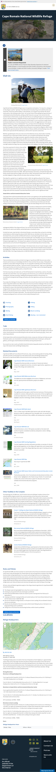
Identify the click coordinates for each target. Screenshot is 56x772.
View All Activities (9, 319)
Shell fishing (9, 315)
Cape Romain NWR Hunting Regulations (25, 442)
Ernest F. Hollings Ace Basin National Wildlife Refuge (28, 510)
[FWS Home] (3, 6)
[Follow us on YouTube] (38, 743)
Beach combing (35, 311)
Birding (8, 311)
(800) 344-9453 (33, 751)
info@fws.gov (33, 756)
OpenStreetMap (44, 649)
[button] (28, 634)
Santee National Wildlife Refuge (22, 545)
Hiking (32, 307)
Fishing (33, 302)
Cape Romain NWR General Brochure (24, 361)
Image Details (24, 105)
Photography (10, 307)
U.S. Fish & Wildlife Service (12, 6)
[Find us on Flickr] (34, 743)
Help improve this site (47, 770)
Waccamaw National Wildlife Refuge (24, 528)
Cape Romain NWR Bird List (21, 426)
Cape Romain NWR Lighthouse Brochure (25, 390)
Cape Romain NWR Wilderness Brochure (25, 376)
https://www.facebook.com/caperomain (29, 45)
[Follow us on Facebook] (30, 740)
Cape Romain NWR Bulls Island (22, 409)
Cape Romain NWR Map (20, 459)
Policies (47, 750)
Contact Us (48, 745)
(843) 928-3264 (8, 652)
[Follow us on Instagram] (34, 740)
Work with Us (48, 756)
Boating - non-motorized (38, 315)
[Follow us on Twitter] (37, 740)
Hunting (8, 302)
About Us (47, 741)
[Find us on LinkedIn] (30, 743)
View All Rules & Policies (11, 612)
